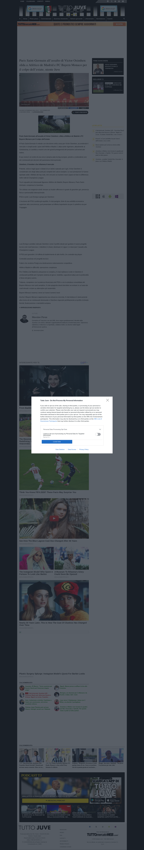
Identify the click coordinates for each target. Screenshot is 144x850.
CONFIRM (57, 442)
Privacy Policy (84, 449)
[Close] (108, 401)
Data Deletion (60, 449)
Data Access (72, 449)
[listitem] (72, 429)
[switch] (98, 434)
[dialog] (72, 425)
